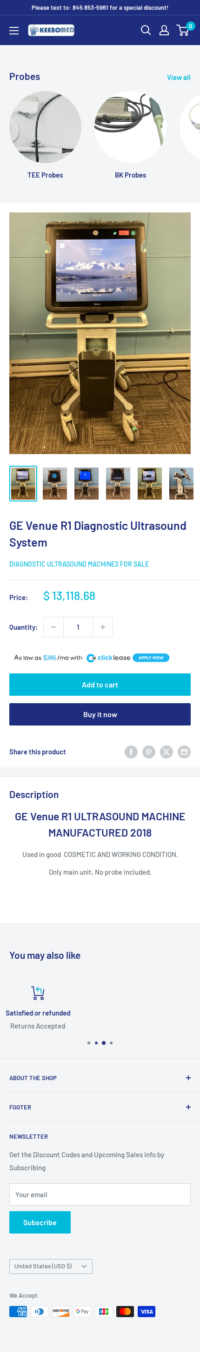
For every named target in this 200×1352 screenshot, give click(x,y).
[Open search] (146, 30)
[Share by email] (184, 751)
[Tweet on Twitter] (166, 751)
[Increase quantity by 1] (103, 627)
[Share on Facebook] (131, 751)
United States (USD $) (43, 1266)
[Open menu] (14, 30)
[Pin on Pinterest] (148, 751)
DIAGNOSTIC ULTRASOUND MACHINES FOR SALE (79, 564)
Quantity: (23, 627)
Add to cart (100, 684)
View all (179, 77)
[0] (183, 30)
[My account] (164, 30)
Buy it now (100, 714)
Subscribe (40, 1222)
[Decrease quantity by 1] (53, 627)
